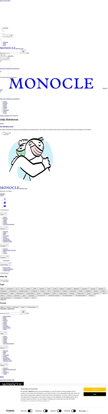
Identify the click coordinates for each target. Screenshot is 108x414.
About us (5, 249)
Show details (82, 411)
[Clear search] (23, 51)
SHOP (4, 111)
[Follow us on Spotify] (4, 203)
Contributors (6, 115)
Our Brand (3, 246)
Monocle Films (7, 327)
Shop (4, 45)
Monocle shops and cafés (9, 250)
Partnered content (7, 241)
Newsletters (6, 238)
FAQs (4, 251)
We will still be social (6, 126)
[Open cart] (13, 56)
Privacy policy (6, 267)
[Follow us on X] (4, 200)
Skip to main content (5, 0)
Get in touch (6, 260)
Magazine (5, 42)
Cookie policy (6, 270)
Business (5, 103)
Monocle (3, 365)
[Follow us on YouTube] (4, 207)
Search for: (3, 53)
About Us (5, 368)
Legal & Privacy (4, 264)
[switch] (45, 411)
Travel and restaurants (8, 224)
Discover (3, 228)
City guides (6, 110)
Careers (5, 253)
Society (2, 123)
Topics (2, 214)
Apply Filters (11, 308)
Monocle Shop (7, 316)
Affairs (5, 101)
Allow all (94, 389)
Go (27, 53)
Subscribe (5, 28)
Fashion (5, 107)
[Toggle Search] (3, 55)
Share (2, 195)
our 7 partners (29, 391)
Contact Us (3, 257)
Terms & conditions (8, 269)
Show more (3, 299)
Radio (4, 43)
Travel (4, 108)
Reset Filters (3, 308)
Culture (5, 104)
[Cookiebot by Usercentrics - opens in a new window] (10, 411)
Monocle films (6, 240)
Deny (94, 394)
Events (5, 113)
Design (5, 105)
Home (1, 115)
